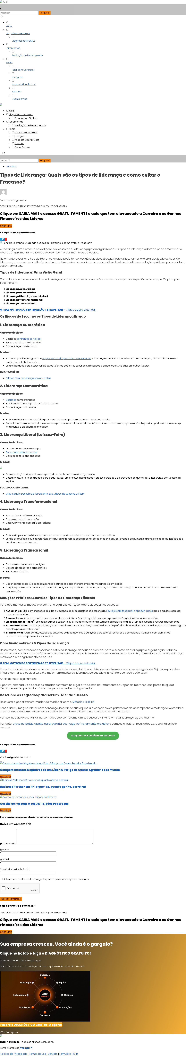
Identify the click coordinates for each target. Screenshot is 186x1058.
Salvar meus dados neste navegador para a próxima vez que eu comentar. (46, 879)
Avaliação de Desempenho (27, 55)
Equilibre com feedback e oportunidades (129, 611)
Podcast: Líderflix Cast (24, 84)
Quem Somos (19, 99)
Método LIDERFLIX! (83, 702)
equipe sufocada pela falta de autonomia (66, 358)
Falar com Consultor (23, 70)
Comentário (9, 843)
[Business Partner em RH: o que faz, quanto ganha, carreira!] (34, 780)
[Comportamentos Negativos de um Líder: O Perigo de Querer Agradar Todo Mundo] (48, 763)
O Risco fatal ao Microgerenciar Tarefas (28, 378)
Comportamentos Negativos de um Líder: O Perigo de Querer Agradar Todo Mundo (60, 770)
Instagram (17, 77)
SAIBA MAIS (6, 226)
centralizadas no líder (29, 339)
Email (5, 859)
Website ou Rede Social (15, 869)
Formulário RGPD (68, 1054)
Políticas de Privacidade (13, 1054)
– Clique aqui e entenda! (48, 309)
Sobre (9, 62)
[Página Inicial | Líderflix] (1, 1)
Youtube (16, 91)
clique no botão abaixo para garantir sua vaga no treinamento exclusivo (61, 723)
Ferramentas (13, 48)
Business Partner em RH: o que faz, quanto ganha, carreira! (43, 787)
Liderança (11, 166)
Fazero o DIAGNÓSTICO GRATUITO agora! (31, 1025)
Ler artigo (5, 776)
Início (9, 26)
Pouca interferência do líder (21, 452)
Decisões (11, 400)
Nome (5, 849)
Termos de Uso (37, 1054)
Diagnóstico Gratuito (18, 33)
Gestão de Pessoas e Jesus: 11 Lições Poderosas (34, 804)
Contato (53, 1054)
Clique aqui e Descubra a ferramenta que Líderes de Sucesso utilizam (45, 493)
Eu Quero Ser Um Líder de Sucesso (93, 735)
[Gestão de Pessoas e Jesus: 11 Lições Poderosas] (28, 797)
